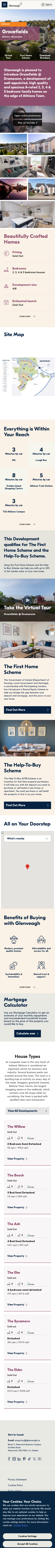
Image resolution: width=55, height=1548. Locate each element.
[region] (27, 1519)
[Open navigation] (4, 4)
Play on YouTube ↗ (27, 123)
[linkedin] (19, 1459)
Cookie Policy (20, 1525)
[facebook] (9, 1459)
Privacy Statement (17, 1479)
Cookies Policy (15, 1485)
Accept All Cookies (27, 1544)
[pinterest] (24, 1459)
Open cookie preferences (27, 115)
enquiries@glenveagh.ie (27, 1440)
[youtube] (39, 1459)
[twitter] (34, 1459)
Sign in (49, 4)
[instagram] (14, 1459)
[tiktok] (29, 1459)
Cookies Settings (27, 1536)
